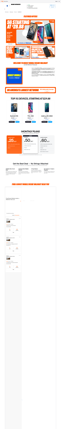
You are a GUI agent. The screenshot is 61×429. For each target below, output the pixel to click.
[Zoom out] (9, 5)
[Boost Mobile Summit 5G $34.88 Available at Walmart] (14, 107)
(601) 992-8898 (8, 226)
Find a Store (6, 1)
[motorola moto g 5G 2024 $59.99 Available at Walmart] (46, 107)
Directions (53, 5)
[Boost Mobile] (2, 1)
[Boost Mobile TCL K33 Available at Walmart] (30, 107)
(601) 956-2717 (8, 245)
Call (52, 7)
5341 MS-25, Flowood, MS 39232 (11, 225)
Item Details (14, 119)
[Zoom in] (9, 4)
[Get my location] (20, 201)
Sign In (56, 1)
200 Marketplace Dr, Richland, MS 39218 (12, 262)
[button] (17, 215)
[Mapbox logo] (4, 9)
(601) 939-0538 (8, 263)
